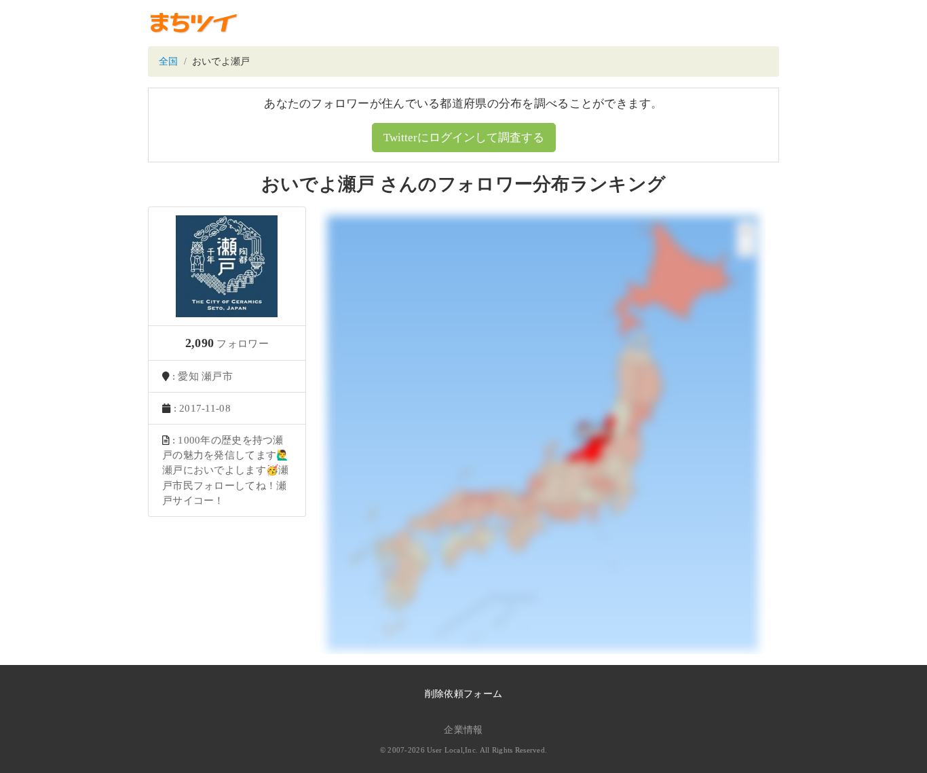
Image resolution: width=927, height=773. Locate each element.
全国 (168, 61)
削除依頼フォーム (463, 694)
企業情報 (463, 730)
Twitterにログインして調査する (463, 137)
